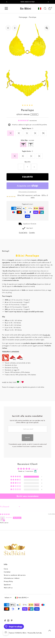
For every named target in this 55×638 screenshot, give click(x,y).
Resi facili (30, 228)
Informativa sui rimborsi (11, 578)
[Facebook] (5, 621)
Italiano (7, 597)
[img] (5, 514)
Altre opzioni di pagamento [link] (27, 192)
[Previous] (8, 28)
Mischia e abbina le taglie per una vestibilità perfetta (29, 125)
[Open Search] (45, 8)
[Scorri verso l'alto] (49, 630)
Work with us (8, 588)
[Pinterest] (11, 621)
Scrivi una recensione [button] (27, 496)
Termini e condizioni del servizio (14, 575)
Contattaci (7, 572)
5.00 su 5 (34, 469)
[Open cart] (49, 8)
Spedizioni (7, 585)
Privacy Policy (8, 581)
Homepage (23, 17)
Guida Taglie (23, 232)
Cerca (6, 569)
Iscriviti (27, 437)
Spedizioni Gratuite (29, 224)
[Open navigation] (6, 8)
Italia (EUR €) (22, 597)
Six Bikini (25, 9)
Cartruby (39, 633)
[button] (23, 120)
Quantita (27, 162)
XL (35, 133)
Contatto (32, 232)
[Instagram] (8, 621)
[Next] (15, 28)
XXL (43, 133)
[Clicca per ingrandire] (47, 28)
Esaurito (27, 176)
